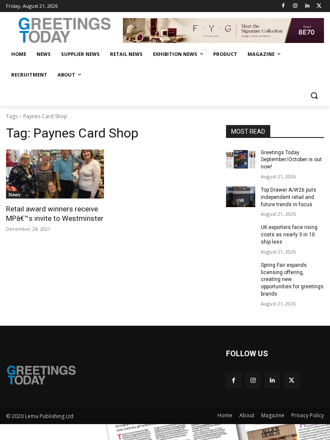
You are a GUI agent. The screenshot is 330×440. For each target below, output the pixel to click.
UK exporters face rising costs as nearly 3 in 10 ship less (289, 234)
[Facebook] (283, 6)
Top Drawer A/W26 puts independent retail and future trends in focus (288, 197)
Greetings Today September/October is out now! (291, 160)
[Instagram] (295, 6)
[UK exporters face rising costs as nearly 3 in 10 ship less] (240, 234)
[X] (319, 6)
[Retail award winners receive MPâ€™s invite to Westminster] (55, 174)
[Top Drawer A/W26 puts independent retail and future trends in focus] (240, 196)
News (15, 195)
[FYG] (223, 30)
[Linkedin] (307, 6)
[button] (314, 96)
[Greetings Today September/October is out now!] (240, 159)
